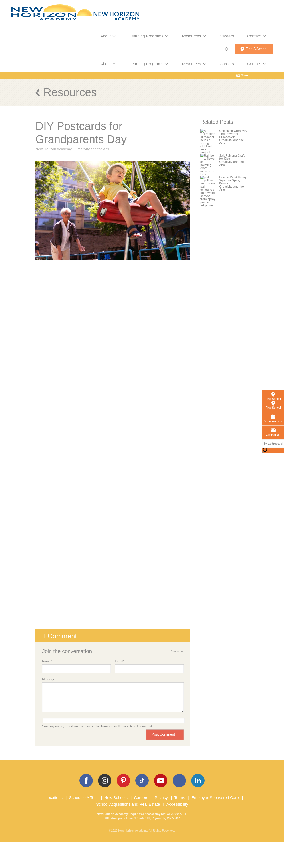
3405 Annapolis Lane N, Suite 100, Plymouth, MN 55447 (142, 818)
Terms (179, 797)
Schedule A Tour (83, 797)
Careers (227, 36)
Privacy (161, 797)
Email (119, 661)
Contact (254, 36)
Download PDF (113, 621)
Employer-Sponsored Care (215, 797)
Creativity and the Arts (92, 149)
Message (48, 679)
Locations (54, 797)
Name (47, 661)
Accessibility (177, 804)
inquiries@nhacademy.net (147, 814)
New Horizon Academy (54, 149)
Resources (191, 36)
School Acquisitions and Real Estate (128, 804)
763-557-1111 (179, 814)
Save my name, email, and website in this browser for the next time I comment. (97, 726)
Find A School (256, 49)
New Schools (116, 797)
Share (244, 75)
